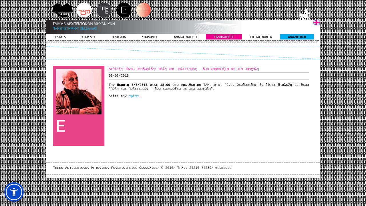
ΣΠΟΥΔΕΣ (89, 37)
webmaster (224, 168)
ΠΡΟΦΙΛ (60, 37)
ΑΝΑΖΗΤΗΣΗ (297, 37)
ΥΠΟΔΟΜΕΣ (150, 37)
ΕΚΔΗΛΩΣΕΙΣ (224, 37)
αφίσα (134, 96)
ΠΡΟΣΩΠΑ (119, 37)
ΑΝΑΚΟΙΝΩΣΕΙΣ (186, 37)
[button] (14, 192)
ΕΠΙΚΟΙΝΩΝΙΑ (261, 37)
